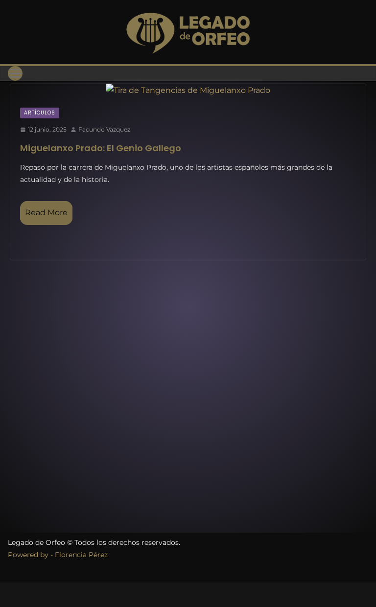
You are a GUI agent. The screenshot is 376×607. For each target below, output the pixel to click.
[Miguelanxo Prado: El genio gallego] (188, 91)
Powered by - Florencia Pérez (58, 554)
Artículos (39, 112)
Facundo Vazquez (104, 129)
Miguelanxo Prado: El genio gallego (100, 148)
